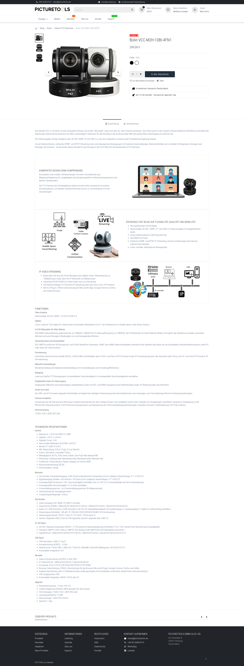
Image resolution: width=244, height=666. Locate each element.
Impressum (99, 638)
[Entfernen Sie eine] (132, 74)
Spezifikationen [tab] (132, 124)
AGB (96, 642)
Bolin (49, 28)
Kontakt (97, 650)
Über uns (68, 646)
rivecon (50, 662)
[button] (48, 72)
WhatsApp (132, 646)
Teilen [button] (161, 81)
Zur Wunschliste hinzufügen (143, 81)
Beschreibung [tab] (113, 124)
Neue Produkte (41, 650)
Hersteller (39, 642)
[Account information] (195, 9)
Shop (42, 28)
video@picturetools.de (62, 2)
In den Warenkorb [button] (160, 74)
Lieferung (69, 638)
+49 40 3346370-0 (136, 642)
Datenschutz (99, 646)
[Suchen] (132, 9)
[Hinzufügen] (141, 74)
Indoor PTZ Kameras (63, 28)
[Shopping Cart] (142, 9)
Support (68, 650)
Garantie (68, 642)
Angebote (39, 646)
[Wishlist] (168, 9)
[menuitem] (43, 19)
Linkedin (131, 650)
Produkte (39, 638)
